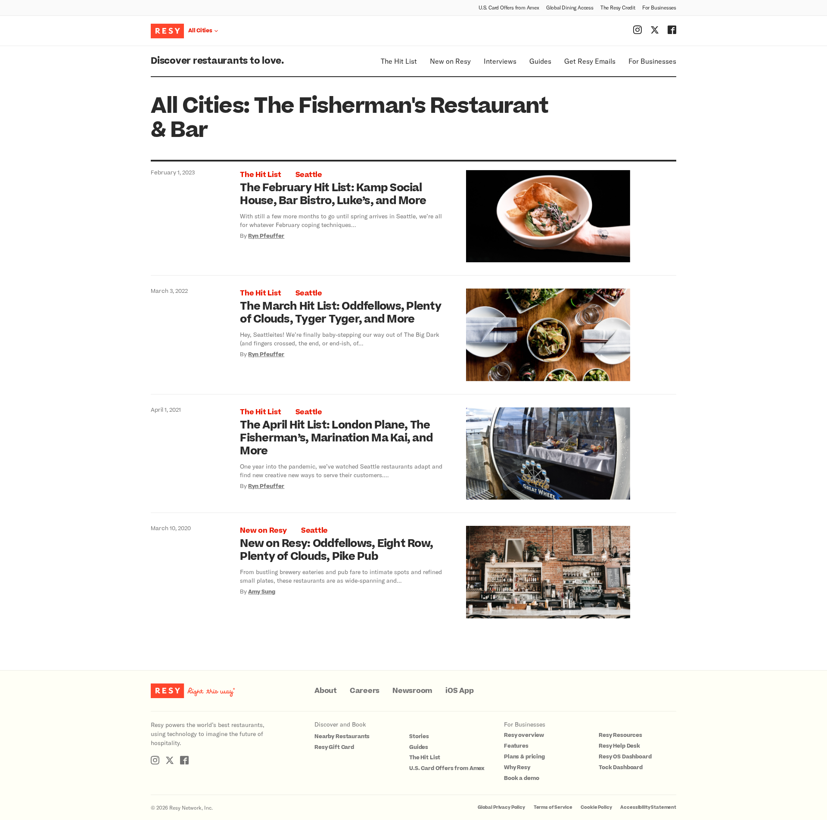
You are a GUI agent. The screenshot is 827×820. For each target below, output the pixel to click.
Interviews (500, 61)
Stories (419, 736)
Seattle (308, 175)
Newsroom (412, 691)
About (325, 691)
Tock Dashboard (621, 767)
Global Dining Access (570, 7)
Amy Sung (261, 592)
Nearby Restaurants (342, 736)
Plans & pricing (524, 757)
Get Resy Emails (590, 61)
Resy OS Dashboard (625, 757)
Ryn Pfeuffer (266, 236)
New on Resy (450, 61)
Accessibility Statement (648, 807)
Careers (364, 691)
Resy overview (524, 735)
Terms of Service (553, 807)
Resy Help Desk (619, 746)
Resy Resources (620, 735)
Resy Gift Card (334, 747)
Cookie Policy (596, 807)
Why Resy (517, 767)
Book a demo (521, 778)
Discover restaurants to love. (217, 61)
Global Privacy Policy (501, 807)
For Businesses (659, 7)
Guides (540, 61)
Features (516, 746)
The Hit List (399, 61)
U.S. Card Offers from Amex (509, 7)
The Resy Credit (617, 7)
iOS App (459, 691)
